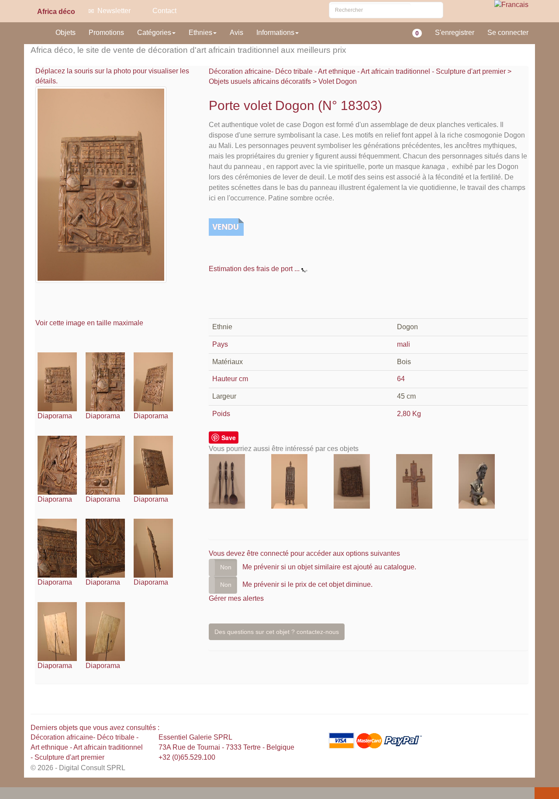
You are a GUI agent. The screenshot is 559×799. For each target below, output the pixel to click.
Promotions (106, 32)
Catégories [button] (154, 32)
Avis (236, 32)
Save (228, 437)
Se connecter (507, 32)
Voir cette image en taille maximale (90, 323)
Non (225, 567)
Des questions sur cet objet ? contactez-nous (276, 631)
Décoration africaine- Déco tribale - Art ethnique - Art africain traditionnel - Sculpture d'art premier (358, 71)
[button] (8, 793)
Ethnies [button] (200, 32)
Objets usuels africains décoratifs (260, 81)
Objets (65, 32)
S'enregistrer (454, 32)
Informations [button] (275, 32)
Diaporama (55, 416)
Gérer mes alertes (236, 598)
